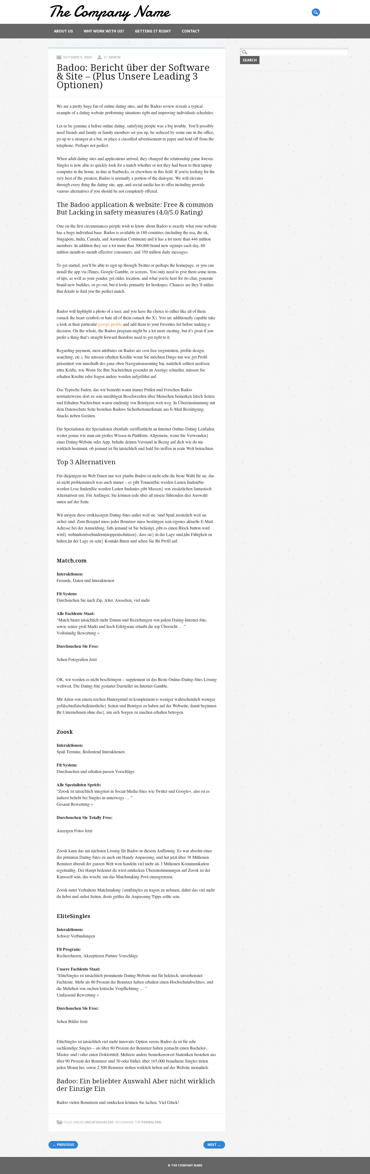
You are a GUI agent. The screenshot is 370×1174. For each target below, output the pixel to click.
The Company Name (108, 11)
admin (115, 57)
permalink (151, 1122)
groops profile (110, 324)
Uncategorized (99, 1122)
